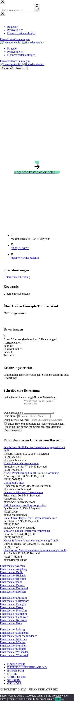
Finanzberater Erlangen (13, 604)
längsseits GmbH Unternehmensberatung (27, 530)
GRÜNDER (14, 683)
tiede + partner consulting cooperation (25, 505)
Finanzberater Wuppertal (14, 655)
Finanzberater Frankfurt (13, 610)
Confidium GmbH (14, 482)
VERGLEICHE (16, 676)
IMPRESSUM (15, 670)
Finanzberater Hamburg (13, 613)
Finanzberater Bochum (13, 578)
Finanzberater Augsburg (13, 569)
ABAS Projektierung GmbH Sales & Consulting (31, 472)
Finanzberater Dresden (13, 591)
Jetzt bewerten (12, 430)
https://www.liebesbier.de (25, 257)
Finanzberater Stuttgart (13, 648)
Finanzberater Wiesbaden (14, 651)
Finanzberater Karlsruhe (13, 620)
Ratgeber (12, 48)
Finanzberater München (13, 639)
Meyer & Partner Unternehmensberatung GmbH (31, 540)
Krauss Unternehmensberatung (21, 463)
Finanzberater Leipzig (12, 629)
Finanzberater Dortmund (14, 588)
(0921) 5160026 (20, 248)
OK (58, 699)
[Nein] (62, 699)
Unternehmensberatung (17, 277)
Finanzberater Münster (13, 642)
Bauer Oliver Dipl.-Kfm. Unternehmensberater (30, 517)
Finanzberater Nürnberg (13, 645)
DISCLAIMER (16, 664)
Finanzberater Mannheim (14, 632)
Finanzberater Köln (11, 623)
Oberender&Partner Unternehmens (23, 492)
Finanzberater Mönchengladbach (18, 635)
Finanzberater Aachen (12, 565)
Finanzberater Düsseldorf (14, 600)
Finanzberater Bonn (11, 581)
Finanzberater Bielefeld (13, 575)
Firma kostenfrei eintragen (15, 61)
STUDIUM (13, 680)
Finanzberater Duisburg (13, 597)
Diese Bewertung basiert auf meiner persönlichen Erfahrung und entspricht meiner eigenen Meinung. (34, 425)
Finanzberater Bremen (12, 585)
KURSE (12, 673)
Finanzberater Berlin (11, 572)
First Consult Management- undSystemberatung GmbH (35, 550)
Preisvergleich (15, 51)
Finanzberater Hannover (13, 616)
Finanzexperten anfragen (21, 54)
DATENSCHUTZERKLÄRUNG (27, 667)
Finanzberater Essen (11, 607)
